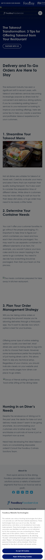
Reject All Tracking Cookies (22, 556)
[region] (22, 535)
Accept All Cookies (22, 551)
